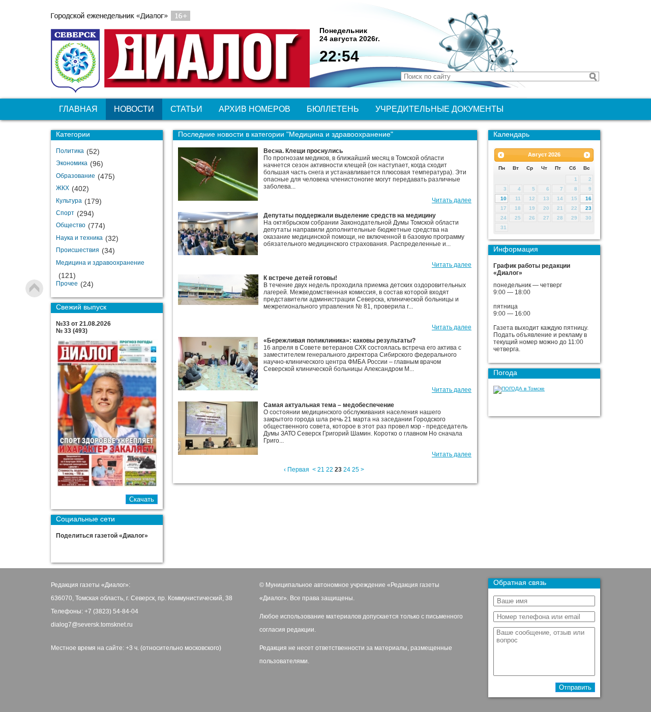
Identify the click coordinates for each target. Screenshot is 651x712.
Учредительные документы (439, 109)
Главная (78, 109)
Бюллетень (333, 109)
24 (346, 469)
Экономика (71, 163)
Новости (134, 109)
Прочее (67, 283)
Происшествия (77, 250)
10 (503, 198)
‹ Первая (296, 469)
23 (588, 208)
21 (320, 469)
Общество (70, 225)
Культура (69, 200)
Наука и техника (79, 237)
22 (329, 469)
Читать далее (451, 200)
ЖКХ (62, 188)
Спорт (65, 212)
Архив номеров (254, 109)
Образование (75, 175)
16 (588, 198)
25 (355, 469)
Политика (70, 150)
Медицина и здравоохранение (100, 262)
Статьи (186, 109)
